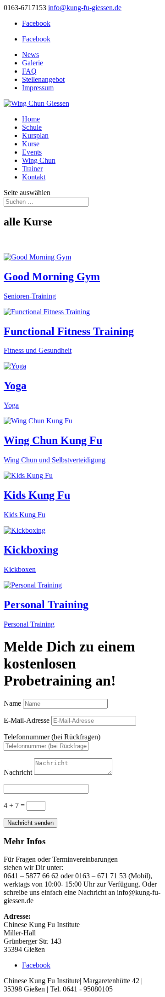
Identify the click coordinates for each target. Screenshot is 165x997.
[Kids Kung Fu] (28, 475)
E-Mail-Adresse (27, 720)
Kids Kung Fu (37, 495)
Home (31, 119)
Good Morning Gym (52, 276)
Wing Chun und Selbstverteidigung (54, 460)
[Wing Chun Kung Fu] (38, 421)
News (30, 54)
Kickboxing (31, 550)
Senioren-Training (30, 296)
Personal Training (46, 605)
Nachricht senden (30, 822)
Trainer (32, 169)
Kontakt (33, 177)
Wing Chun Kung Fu (53, 440)
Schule (32, 127)
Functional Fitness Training (69, 331)
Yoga (15, 386)
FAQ (29, 71)
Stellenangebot (43, 79)
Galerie (32, 63)
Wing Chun (38, 160)
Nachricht (18, 772)
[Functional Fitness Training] (47, 312)
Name (12, 703)
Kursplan (35, 135)
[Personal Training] (33, 585)
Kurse (30, 144)
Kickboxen (20, 569)
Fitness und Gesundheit (38, 350)
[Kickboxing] (24, 530)
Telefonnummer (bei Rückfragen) (52, 737)
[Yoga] (15, 366)
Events (32, 152)
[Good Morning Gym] (37, 257)
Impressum (38, 88)
